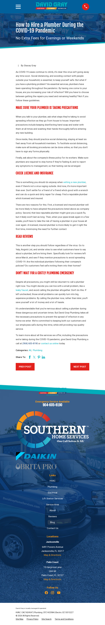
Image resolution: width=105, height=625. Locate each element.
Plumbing (37, 350)
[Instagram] (52, 592)
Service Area (52, 504)
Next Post (80, 366)
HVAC (53, 480)
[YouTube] (58, 592)
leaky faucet (22, 290)
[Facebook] (46, 592)
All (30, 350)
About (52, 510)
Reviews (52, 516)
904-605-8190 (52, 405)
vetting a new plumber (74, 182)
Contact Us (52, 528)
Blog (52, 522)
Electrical (52, 492)
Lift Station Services (52, 498)
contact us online (50, 343)
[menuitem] (19, 619)
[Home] (51, 6)
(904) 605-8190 (30, 343)
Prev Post (25, 366)
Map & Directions (52, 555)
